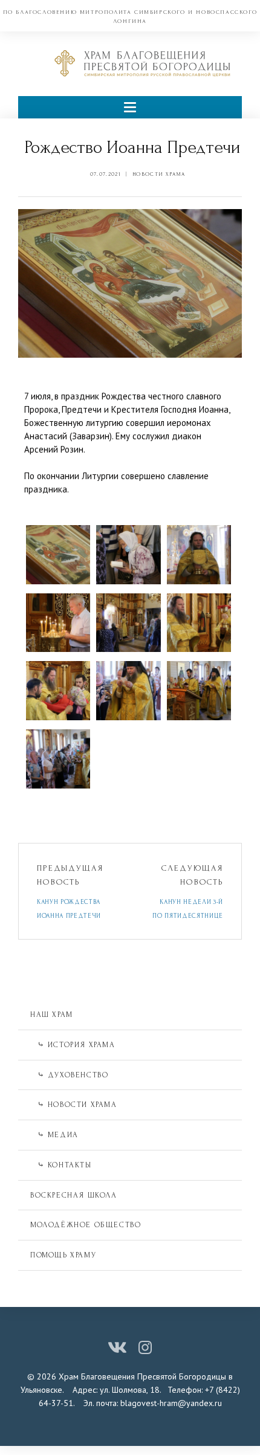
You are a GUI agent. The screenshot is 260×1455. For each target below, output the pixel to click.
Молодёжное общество (85, 1225)
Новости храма (158, 174)
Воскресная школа (73, 1195)
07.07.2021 (105, 174)
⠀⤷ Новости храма (73, 1104)
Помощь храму (63, 1255)
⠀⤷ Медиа (54, 1135)
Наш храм (51, 1014)
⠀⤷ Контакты (61, 1165)
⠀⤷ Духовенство (69, 1075)
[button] (130, 107)
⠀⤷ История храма (72, 1044)
